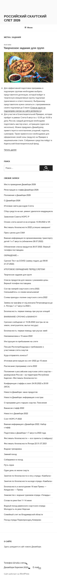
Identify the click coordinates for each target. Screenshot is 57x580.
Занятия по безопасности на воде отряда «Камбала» (28, 481)
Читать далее (10, 149)
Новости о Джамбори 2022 (16, 413)
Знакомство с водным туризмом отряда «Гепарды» (27, 495)
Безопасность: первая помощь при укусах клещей (27, 311)
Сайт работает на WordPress (16, 573)
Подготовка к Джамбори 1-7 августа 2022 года (25, 432)
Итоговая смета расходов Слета (19, 205)
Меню (30, 27)
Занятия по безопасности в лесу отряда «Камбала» (27, 475)
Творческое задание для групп (24, 48)
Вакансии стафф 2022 (14, 408)
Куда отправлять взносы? (16, 355)
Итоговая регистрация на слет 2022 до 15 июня (25, 360)
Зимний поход (10, 454)
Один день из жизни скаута (16, 470)
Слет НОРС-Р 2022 (13, 418)
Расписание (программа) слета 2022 (20, 366)
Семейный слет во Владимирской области (23, 514)
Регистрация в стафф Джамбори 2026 (21, 189)
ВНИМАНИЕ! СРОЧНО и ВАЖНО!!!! (20, 316)
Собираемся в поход (13, 459)
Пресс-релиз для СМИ (14, 232)
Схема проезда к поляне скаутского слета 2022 (25, 297)
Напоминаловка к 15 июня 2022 (18, 336)
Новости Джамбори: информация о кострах (23, 397)
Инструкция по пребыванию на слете (21, 341)
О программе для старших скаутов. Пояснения (25, 402)
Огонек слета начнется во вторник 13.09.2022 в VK (27, 221)
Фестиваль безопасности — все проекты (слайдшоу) (28, 438)
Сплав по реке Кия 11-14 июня (18, 500)
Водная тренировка (13, 448)
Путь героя (9, 465)
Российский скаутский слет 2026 (25, 18)
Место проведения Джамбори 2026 (20, 184)
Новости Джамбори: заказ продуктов (21, 392)
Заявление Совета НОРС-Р (16, 216)
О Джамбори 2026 (12, 200)
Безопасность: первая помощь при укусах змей (25, 330)
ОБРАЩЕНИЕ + (11, 255)
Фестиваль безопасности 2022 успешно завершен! (27, 227)
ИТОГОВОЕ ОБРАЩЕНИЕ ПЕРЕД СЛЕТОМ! (24, 269)
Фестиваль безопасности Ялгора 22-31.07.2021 (25, 443)
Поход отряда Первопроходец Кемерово (22, 519)
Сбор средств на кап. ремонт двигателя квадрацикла (28, 211)
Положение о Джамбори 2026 (17, 195)
